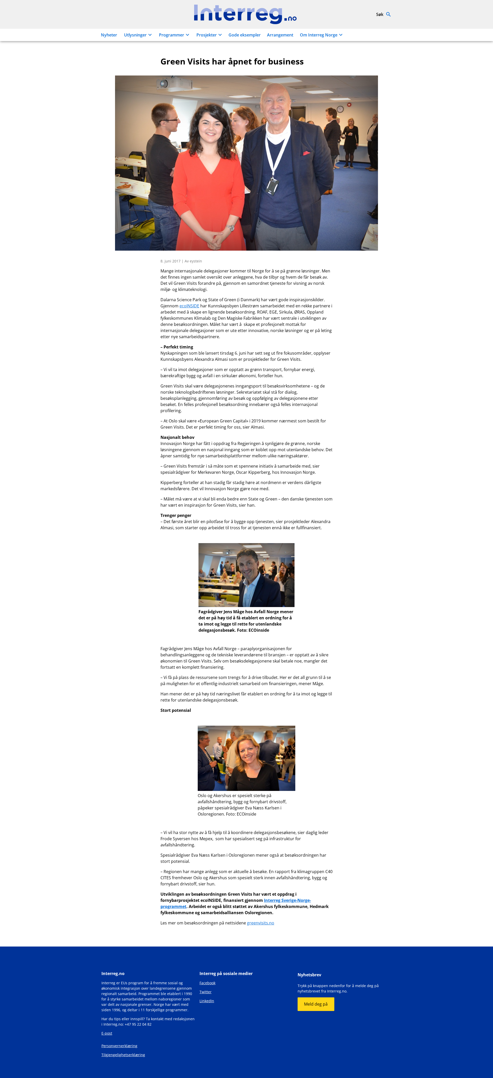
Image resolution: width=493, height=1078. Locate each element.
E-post (106, 1033)
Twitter (206, 991)
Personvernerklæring (119, 1045)
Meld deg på (316, 1004)
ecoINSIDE (189, 306)
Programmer (171, 35)
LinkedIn (207, 1000)
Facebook (207, 982)
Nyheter (109, 35)
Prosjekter (206, 35)
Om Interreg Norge (318, 35)
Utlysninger (135, 35)
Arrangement (280, 35)
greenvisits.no (260, 923)
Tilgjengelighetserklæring (123, 1054)
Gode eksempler (245, 35)
